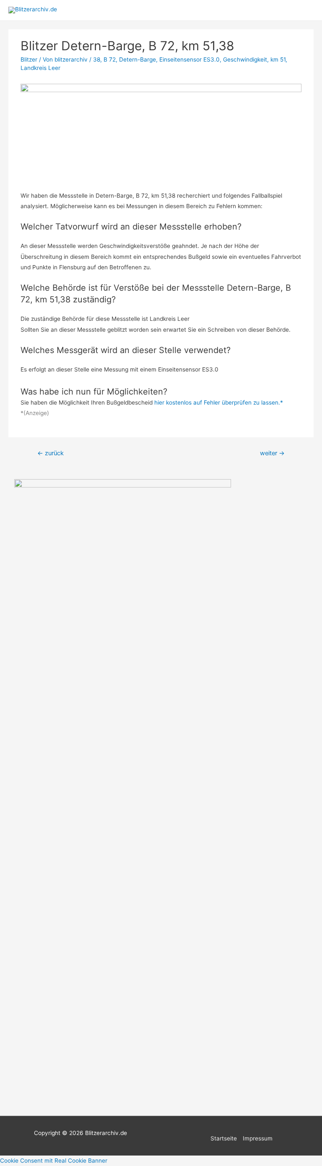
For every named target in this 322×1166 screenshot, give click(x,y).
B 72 (110, 59)
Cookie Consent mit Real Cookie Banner (53, 1160)
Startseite (223, 1138)
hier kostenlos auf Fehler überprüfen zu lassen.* (218, 402)
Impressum (258, 1138)
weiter (272, 453)
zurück (50, 453)
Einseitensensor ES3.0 (189, 59)
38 (96, 59)
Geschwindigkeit (245, 59)
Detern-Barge (137, 59)
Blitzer (29, 59)
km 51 (278, 59)
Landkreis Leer (40, 67)
